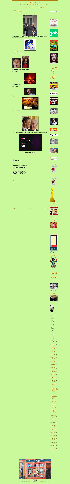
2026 (51, 317)
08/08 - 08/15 (53, 370)
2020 (51, 325)
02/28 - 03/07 (53, 438)
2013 (51, 335)
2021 (51, 324)
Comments (52, 159)
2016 (51, 331)
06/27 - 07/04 (53, 378)
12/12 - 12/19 (53, 344)
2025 (51, 318)
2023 (51, 321)
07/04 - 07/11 (53, 377)
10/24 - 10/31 (53, 354)
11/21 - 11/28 (53, 348)
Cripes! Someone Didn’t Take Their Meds (54, 397)
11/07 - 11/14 (53, 351)
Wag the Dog (53, 402)
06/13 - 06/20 (53, 381)
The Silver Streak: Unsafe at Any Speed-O (54, 410)
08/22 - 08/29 (53, 367)
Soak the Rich (53, 415)
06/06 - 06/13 (53, 383)
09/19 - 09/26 (53, 361)
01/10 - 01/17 (53, 448)
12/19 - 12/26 (53, 342)
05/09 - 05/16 (53, 423)
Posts (52, 157)
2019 (51, 327)
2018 (51, 328)
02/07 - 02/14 (53, 442)
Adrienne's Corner (54, 273)
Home (30, 208)
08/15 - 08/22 (53, 368)
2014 (51, 334)
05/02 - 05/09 (53, 425)
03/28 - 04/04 (53, 432)
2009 (51, 451)
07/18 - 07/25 (53, 374)
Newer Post (14, 208)
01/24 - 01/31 (53, 445)
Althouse (52, 274)
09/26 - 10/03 (53, 360)
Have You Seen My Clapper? (18, 11)
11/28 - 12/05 (53, 347)
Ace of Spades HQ (54, 272)
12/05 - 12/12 (53, 345)
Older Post (46, 208)
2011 (51, 338)
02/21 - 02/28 (53, 439)
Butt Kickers (53, 384)
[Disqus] (30, 171)
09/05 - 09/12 (53, 364)
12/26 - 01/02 (53, 341)
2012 (51, 337)
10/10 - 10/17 (53, 357)
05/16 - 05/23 (53, 422)
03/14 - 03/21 (53, 435)
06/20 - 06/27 (53, 380)
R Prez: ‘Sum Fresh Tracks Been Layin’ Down (54, 394)
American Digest (53, 276)
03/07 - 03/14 (53, 436)
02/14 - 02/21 (53, 441)
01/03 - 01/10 (53, 449)
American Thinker (53, 277)
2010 (51, 340)
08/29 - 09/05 (53, 365)
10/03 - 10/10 (53, 358)
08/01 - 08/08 (53, 371)
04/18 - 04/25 (53, 428)
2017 (51, 330)
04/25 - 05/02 (53, 426)
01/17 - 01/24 (53, 446)
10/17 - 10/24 (53, 355)
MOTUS (29, 481)
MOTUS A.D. (35, 3)
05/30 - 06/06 (53, 419)
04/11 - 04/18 (53, 429)
